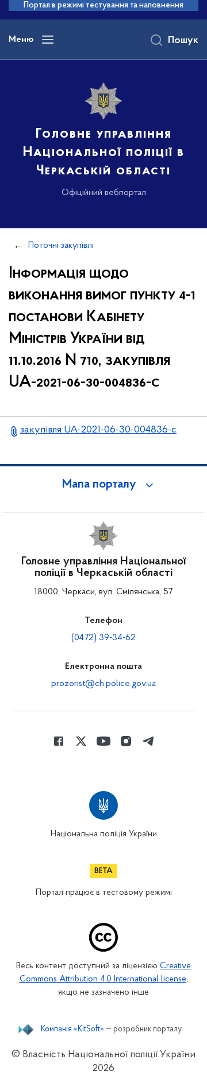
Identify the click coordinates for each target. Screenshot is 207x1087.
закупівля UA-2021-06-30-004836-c (98, 430)
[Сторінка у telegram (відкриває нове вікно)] (148, 741)
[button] (103, 485)
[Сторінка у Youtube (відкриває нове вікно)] (103, 741)
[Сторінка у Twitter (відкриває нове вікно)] (81, 741)
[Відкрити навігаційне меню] (47, 39)
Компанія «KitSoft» (72, 1030)
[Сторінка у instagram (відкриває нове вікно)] (126, 741)
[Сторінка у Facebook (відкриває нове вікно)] (59, 741)
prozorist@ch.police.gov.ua (103, 683)
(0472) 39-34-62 (103, 637)
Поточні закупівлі (61, 245)
